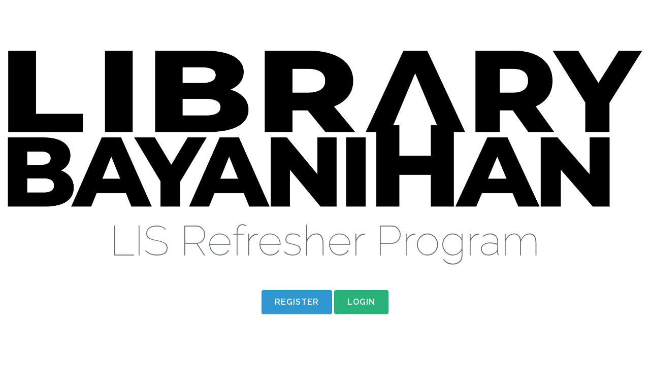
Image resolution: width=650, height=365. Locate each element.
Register (297, 302)
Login (618, 15)
